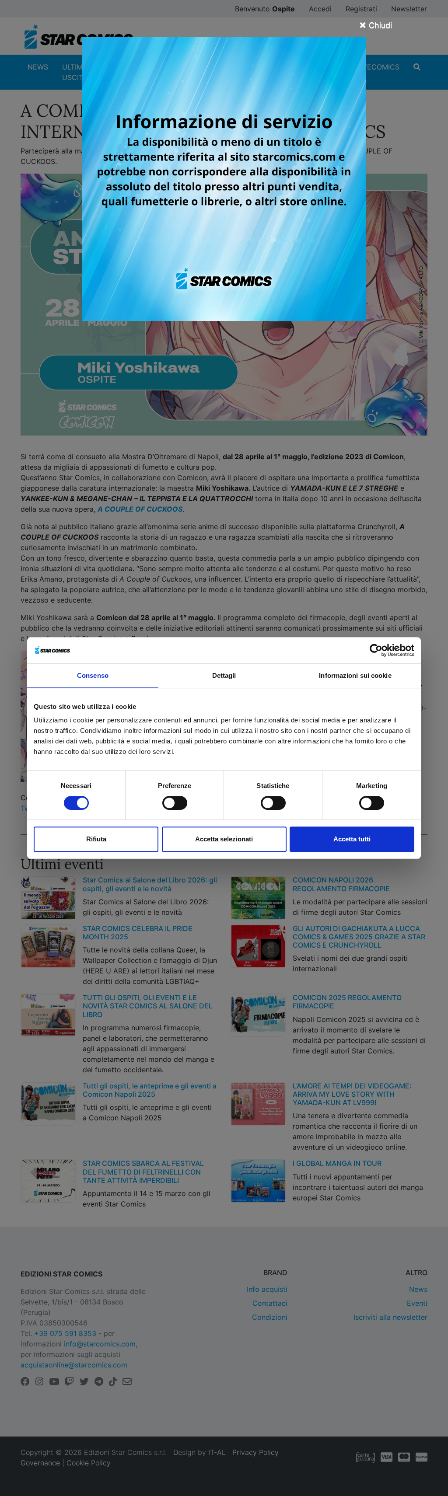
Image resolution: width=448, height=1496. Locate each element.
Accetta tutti (352, 839)
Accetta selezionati (224, 839)
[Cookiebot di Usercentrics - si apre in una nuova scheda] (376, 650)
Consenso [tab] (92, 675)
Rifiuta (96, 839)
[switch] (174, 803)
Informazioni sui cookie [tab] (355, 675)
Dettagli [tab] (224, 675)
